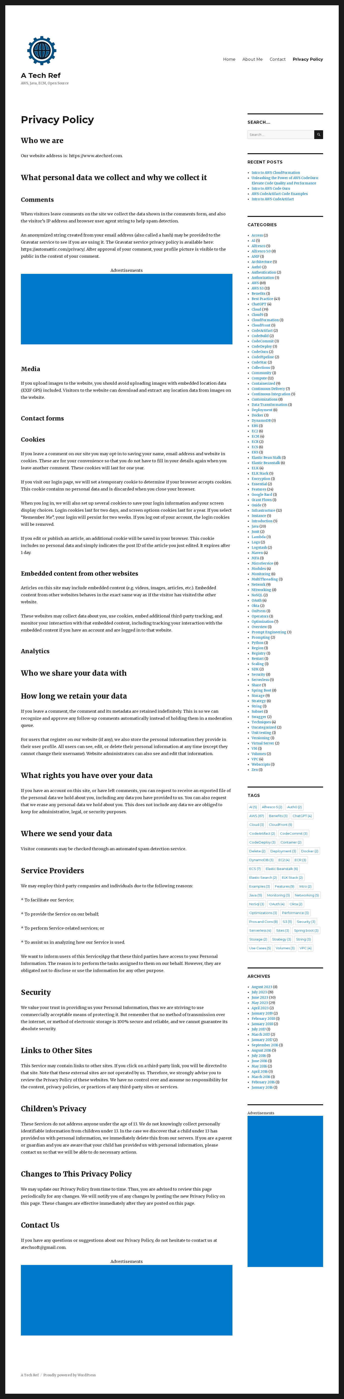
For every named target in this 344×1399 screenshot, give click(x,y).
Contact (278, 59)
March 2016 (261, 1077)
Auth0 (256, 267)
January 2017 (262, 1040)
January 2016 (262, 1087)
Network (258, 584)
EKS (255, 452)
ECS (255, 447)
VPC (255, 759)
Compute (259, 378)
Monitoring (261, 574)
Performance (295, 913)
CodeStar (259, 362)
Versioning (261, 738)
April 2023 (260, 1008)
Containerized (263, 383)
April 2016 (260, 1071)
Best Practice (262, 299)
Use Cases (260, 948)
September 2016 (265, 1045)
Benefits (258, 293)
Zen (255, 770)
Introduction (262, 521)
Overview (259, 627)
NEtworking (261, 590)
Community (261, 373)
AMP (255, 256)
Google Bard (262, 495)
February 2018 (263, 1019)
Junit (255, 532)
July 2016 (259, 1056)
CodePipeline (263, 357)
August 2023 (262, 987)
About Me (253, 59)
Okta (255, 606)
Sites (282, 930)
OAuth (257, 600)
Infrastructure (263, 510)
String (257, 706)
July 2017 (259, 1029)
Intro (305, 886)
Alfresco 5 (272, 807)
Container (291, 842)
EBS (255, 426)
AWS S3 (258, 288)
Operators (260, 616)
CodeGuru (260, 352)
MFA (255, 558)
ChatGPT (259, 304)
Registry (259, 653)
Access (257, 235)
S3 (287, 922)
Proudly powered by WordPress (69, 1375)
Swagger (259, 717)
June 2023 (260, 997)
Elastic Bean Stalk (266, 458)
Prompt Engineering (269, 632)
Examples (259, 886)
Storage (258, 696)
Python (257, 643)
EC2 (255, 431)
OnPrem (259, 611)
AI (253, 241)
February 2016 (263, 1082)
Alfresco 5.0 (261, 251)
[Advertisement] (127, 309)
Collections (261, 368)
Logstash (259, 547)
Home (229, 59)
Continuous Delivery (268, 389)
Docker (257, 415)
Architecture (262, 262)
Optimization (262, 622)
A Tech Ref (41, 75)
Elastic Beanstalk (266, 463)
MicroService (262, 563)
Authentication (264, 272)
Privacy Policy (308, 59)
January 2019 (262, 1013)
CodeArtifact (262, 331)
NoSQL (257, 595)
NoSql (256, 904)
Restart (258, 659)
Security (258, 674)
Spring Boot (261, 690)
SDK (255, 669)
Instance (259, 516)
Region (257, 648)
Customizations (265, 399)
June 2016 (259, 1061)
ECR (255, 442)
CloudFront (261, 325)
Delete (257, 851)
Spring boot (306, 930)
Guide (256, 505)
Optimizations (263, 913)
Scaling (258, 664)
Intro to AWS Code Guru (271, 188)
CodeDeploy (262, 346)
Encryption (261, 479)
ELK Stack (260, 473)
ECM (255, 436)
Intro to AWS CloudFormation (276, 173)
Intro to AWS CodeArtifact (273, 199)
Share (256, 685)
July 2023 (259, 992)
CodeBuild (260, 336)
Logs (256, 542)
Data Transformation (269, 405)
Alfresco (258, 246)
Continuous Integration (271, 394)
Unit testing (261, 733)
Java (255, 526)
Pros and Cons (263, 922)
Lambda (259, 537)
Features (259, 489)
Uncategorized (264, 727)
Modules (259, 569)
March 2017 (261, 1034)
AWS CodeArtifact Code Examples (280, 194)
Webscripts (261, 764)
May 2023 (260, 1003)
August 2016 (261, 1050)
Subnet (257, 711)
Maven (257, 553)
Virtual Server (263, 743)
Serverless (260, 680)
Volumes (259, 754)
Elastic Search (263, 877)
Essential (259, 484)
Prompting (261, 637)
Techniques (261, 722)
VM (254, 748)
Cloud (256, 309)
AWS (255, 283)
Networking (307, 895)
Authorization (263, 278)
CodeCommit (263, 341)
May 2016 (259, 1066)
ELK (255, 468)
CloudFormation (265, 320)
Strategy (259, 701)
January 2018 (262, 1024)
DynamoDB (261, 420)
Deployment (262, 410)
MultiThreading (265, 579)
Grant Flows (262, 500)
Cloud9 (257, 315)
